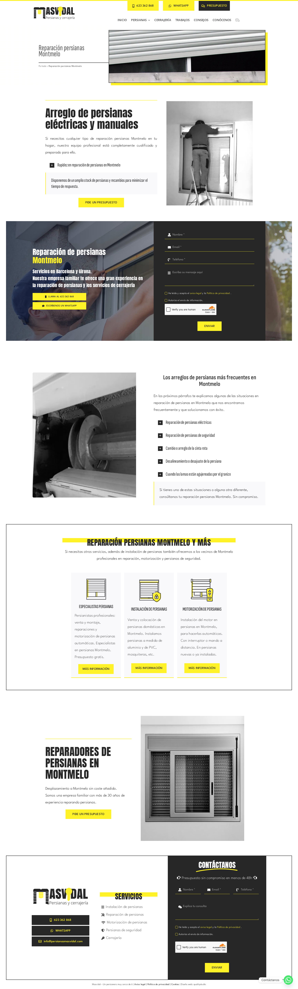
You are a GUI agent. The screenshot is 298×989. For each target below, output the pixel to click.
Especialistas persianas (96, 606)
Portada (42, 66)
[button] (101, 165)
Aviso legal (139, 984)
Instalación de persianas (149, 609)
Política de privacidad (219, 293)
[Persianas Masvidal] (54, 7)
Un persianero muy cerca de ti (118, 984)
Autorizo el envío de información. (185, 300)
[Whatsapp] (288, 980)
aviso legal (195, 293)
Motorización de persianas (202, 609)
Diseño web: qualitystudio (193, 984)
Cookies (175, 984)
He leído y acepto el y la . (199, 293)
